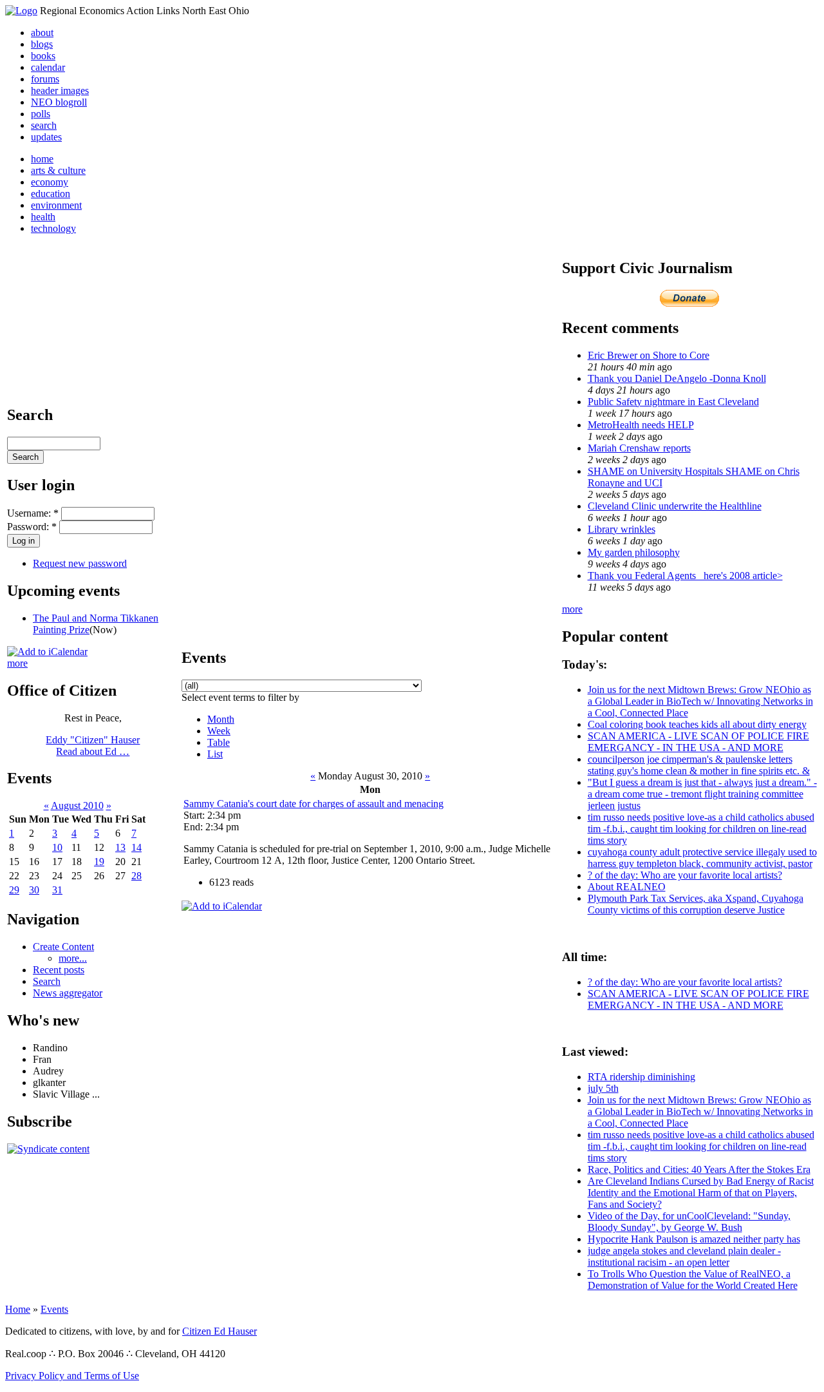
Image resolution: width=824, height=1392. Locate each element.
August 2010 (77, 805)
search (44, 125)
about (42, 32)
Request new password (80, 563)
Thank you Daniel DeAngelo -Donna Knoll (677, 378)
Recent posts (58, 969)
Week (218, 730)
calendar (48, 67)
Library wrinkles (621, 529)
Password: (32, 526)
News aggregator (67, 992)
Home (17, 1309)
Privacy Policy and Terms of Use (72, 1375)
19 (99, 861)
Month (220, 719)
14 (136, 847)
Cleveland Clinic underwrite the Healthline (675, 506)
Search (47, 981)
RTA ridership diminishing (641, 1076)
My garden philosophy (634, 552)
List (215, 753)
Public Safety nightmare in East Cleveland (673, 401)
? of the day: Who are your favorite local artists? (685, 875)
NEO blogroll (59, 102)
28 (136, 875)
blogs (42, 44)
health (43, 216)
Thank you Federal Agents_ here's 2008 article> (685, 575)
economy (49, 181)
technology (53, 228)
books (43, 55)
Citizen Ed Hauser (219, 1331)
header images (60, 90)
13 (120, 847)
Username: (33, 513)
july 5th (603, 1088)
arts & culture (58, 170)
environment (56, 205)
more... (73, 958)
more (17, 663)
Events (54, 1309)
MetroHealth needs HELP (641, 424)
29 (14, 889)
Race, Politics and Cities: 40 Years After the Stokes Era (699, 1169)
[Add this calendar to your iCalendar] (47, 651)
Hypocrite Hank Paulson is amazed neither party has (694, 1239)
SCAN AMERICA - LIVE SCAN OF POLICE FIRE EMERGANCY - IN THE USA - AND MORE (698, 741)
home (42, 158)
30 (34, 889)
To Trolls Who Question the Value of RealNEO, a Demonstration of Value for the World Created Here (693, 1279)
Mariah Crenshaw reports (639, 448)
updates (46, 136)
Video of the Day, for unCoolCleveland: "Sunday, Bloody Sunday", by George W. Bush (689, 1221)
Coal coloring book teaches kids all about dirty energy (697, 724)
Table (218, 742)
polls (40, 113)
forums (45, 78)
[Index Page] (21, 10)
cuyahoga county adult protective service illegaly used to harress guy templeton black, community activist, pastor (702, 857)
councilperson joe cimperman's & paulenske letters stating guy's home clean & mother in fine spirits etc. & (699, 765)
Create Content (63, 946)
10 (57, 847)
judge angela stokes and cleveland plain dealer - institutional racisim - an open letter (684, 1256)
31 (57, 889)
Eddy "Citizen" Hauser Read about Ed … (93, 745)
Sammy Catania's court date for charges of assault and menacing (313, 803)
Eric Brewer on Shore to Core (648, 355)
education (50, 193)
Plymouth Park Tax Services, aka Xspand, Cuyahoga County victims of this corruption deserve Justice (695, 904)
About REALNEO (627, 886)
